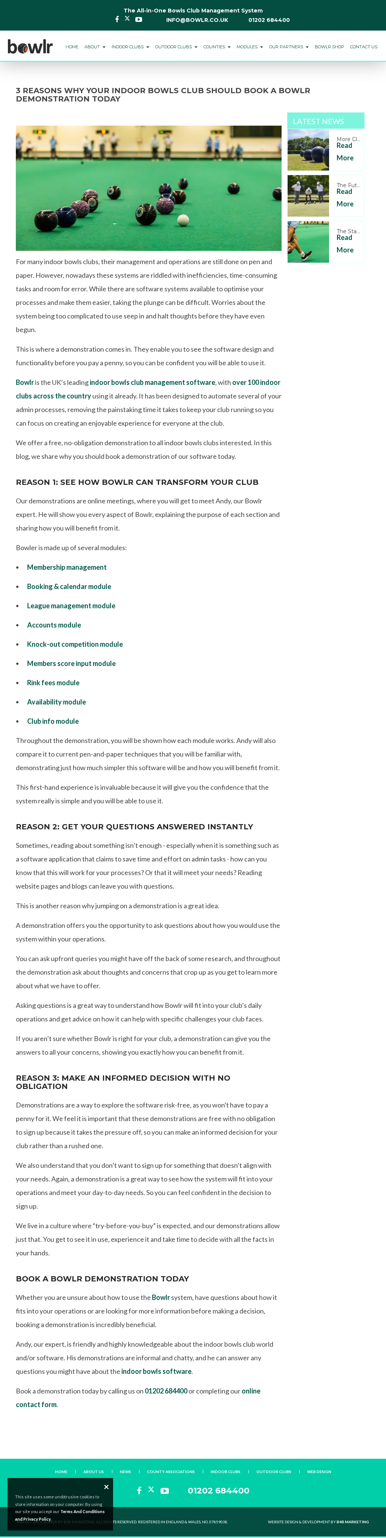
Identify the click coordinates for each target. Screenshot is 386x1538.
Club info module (53, 721)
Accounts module (54, 625)
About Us (93, 1471)
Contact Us (363, 46)
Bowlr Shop (329, 46)
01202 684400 (269, 20)
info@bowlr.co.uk (197, 20)
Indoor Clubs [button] (128, 46)
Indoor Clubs (225, 1471)
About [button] (92, 46)
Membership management (67, 567)
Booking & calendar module (69, 586)
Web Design (319, 1471)
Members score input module (71, 663)
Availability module (56, 702)
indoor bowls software (156, 1371)
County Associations (171, 1471)
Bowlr (25, 382)
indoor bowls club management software (152, 382)
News (125, 1471)
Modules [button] (248, 46)
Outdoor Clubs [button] (174, 46)
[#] (30, 42)
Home (72, 46)
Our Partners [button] (286, 46)
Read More (345, 151)
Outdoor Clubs (273, 1471)
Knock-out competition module (75, 644)
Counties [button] (215, 46)
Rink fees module (53, 682)
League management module (71, 605)
